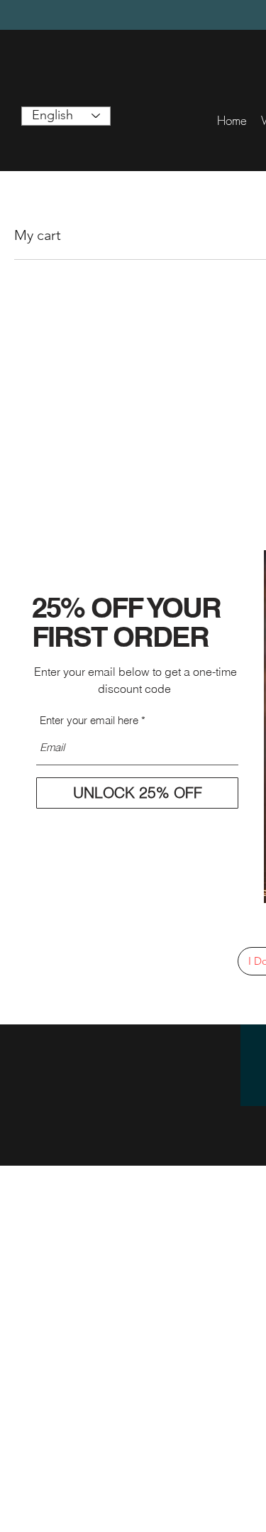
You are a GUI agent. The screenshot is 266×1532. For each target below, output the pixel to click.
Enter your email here (89, 720)
